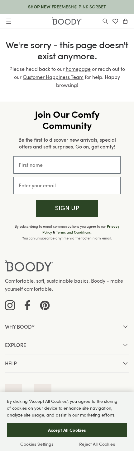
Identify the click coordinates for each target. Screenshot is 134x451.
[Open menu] (8, 21)
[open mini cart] (125, 21)
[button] (67, 208)
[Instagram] (10, 305)
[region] (67, 421)
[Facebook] (27, 305)
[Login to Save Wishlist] (115, 21)
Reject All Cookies (97, 444)
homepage (78, 69)
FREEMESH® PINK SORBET (79, 7)
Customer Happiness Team (53, 77)
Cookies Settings (36, 444)
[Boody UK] (67, 21)
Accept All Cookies (67, 430)
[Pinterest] (45, 305)
